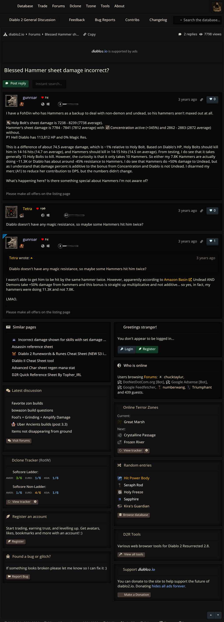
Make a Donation (136, 595)
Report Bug (20, 576)
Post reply (18, 83)
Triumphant (202, 387)
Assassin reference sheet (32, 346)
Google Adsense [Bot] (189, 382)
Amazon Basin (175, 279)
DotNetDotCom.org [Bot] (143, 382)
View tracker (132, 450)
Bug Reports (104, 19)
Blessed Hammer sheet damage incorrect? (62, 34)
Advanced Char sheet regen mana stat (43, 367)
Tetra (27, 208)
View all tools (133, 554)
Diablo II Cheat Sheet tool (33, 360)
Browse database (135, 515)
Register (149, 349)
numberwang (174, 387)
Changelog (158, 19)
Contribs (132, 19)
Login (129, 349)
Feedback (76, 19)
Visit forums (21, 440)
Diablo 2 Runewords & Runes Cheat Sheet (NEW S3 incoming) (68, 353)
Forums (150, 376)
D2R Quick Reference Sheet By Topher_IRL (46, 374)
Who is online (135, 365)
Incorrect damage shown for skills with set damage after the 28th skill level (79, 339)
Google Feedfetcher (139, 387)
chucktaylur (173, 376)
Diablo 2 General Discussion (31, 19)
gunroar (30, 97)
